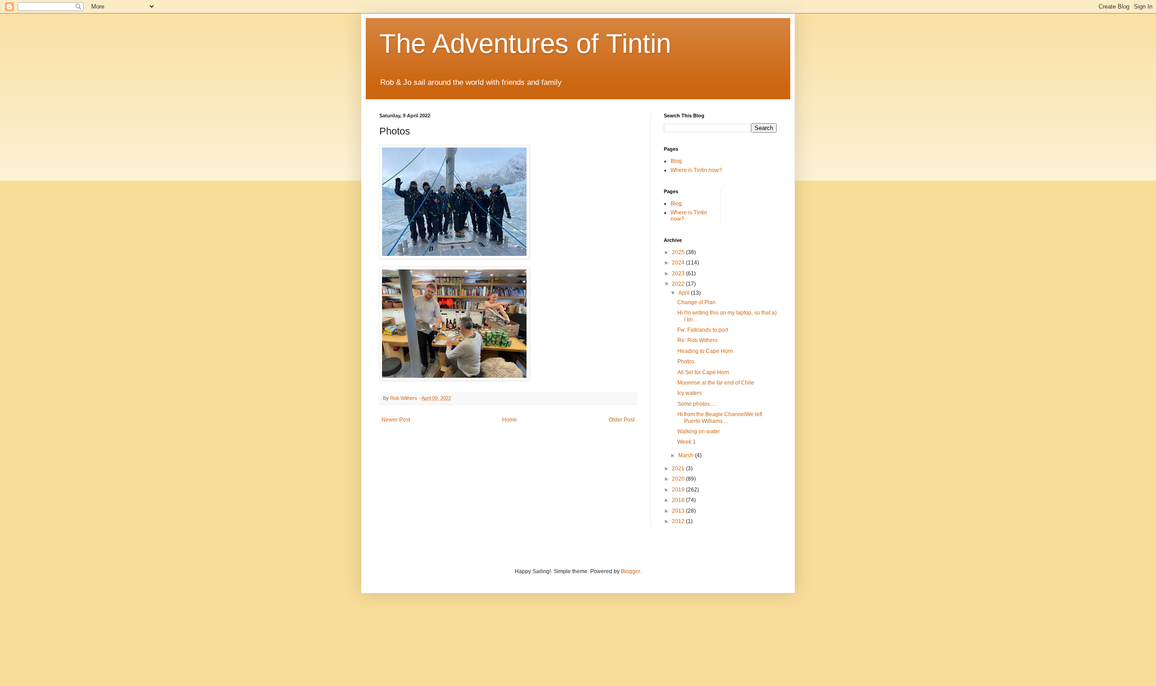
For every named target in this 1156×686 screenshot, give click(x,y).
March (686, 455)
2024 (679, 263)
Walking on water (698, 431)
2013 (679, 511)
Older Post (621, 420)
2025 (679, 252)
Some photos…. (697, 404)
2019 (679, 490)
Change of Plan (696, 302)
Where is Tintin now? (696, 170)
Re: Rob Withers (697, 340)
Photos (686, 361)
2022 (679, 284)
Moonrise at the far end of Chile (715, 383)
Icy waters (689, 393)
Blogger (630, 571)
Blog (676, 161)
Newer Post (396, 420)
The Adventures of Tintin (525, 43)
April (684, 293)
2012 (679, 521)
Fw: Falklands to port (702, 330)
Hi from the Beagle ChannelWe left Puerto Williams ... (719, 417)
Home (509, 420)
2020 (679, 479)
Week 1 (686, 442)
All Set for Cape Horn (703, 372)
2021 (679, 468)
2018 (679, 500)
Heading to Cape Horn (705, 351)
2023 (679, 273)
